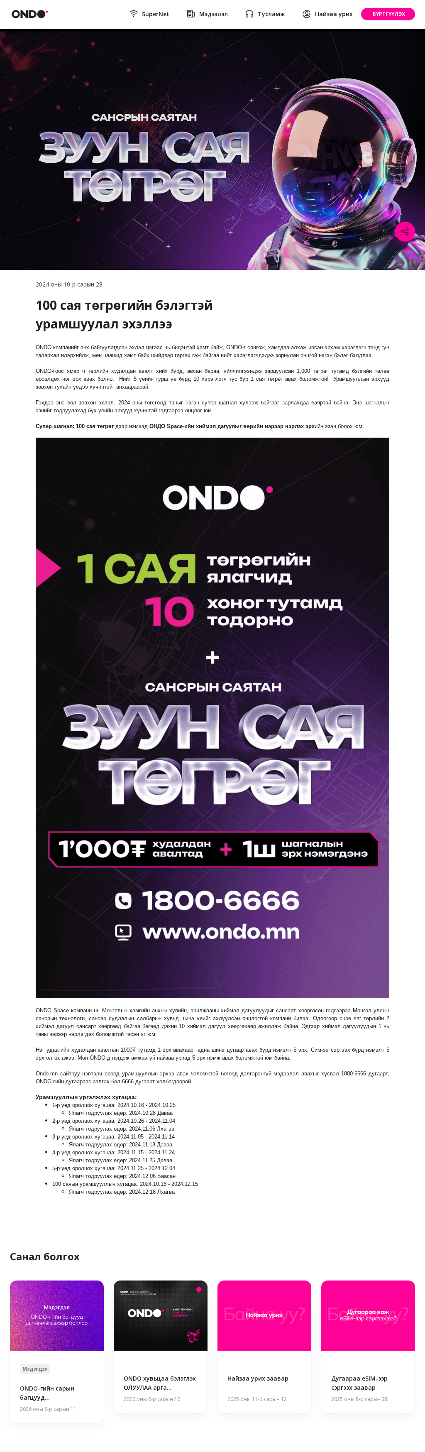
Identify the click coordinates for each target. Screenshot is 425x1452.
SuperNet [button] (155, 14)
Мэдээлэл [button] (213, 14)
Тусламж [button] (271, 14)
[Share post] (405, 232)
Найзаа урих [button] (334, 14)
